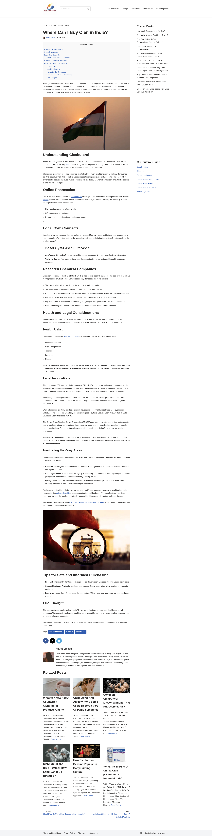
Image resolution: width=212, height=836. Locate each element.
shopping (69, 632)
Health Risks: (52, 66)
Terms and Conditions (52, 833)
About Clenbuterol (111, 9)
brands (45, 200)
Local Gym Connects (52, 55)
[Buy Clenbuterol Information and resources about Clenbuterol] (50, 8)
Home (45, 25)
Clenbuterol (141, 171)
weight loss (80, 632)
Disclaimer (82, 833)
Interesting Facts (162, 9)
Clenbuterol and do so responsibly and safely (86, 502)
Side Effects (135, 9)
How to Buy (147, 9)
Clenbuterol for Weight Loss (148, 179)
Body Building (142, 167)
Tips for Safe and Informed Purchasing (58, 75)
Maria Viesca (50, 37)
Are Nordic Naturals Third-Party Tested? (152, 35)
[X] (52, 641)
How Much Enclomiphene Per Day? (151, 31)
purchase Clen (76, 197)
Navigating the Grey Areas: (56, 72)
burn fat (68, 165)
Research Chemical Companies (55, 61)
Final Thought (52, 78)
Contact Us (93, 833)
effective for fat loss (71, 336)
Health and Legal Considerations (56, 63)
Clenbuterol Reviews (145, 183)
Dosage (125, 9)
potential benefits (63, 493)
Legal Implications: (53, 69)
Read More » (56, 739)
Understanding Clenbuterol (53, 49)
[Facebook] (46, 641)
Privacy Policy (69, 833)
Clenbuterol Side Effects (146, 187)
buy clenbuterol (56, 632)
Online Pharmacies (51, 52)
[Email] (59, 641)
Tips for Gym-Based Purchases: (58, 58)
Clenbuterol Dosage (145, 175)
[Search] (88, 8)
